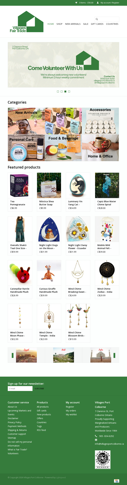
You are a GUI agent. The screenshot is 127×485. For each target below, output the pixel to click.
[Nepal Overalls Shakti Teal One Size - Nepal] (20, 229)
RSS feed (41, 430)
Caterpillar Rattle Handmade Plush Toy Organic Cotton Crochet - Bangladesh (19, 290)
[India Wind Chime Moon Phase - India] (20, 316)
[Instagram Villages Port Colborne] (116, 383)
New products (44, 414)
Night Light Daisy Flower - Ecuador (77, 247)
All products (43, 406)
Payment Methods (17, 426)
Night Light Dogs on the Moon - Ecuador (48, 247)
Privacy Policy (14, 422)
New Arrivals (73, 23)
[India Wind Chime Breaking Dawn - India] (78, 273)
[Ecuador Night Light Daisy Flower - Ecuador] (78, 229)
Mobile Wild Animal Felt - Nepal (104, 247)
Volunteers (13, 453)
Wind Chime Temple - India (47, 334)
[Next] (114, 355)
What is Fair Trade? (17, 449)
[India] (100, 355)
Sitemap (12, 437)
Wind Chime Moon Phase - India (17, 334)
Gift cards (97, 23)
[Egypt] (26, 355)
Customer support (17, 433)
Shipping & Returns (17, 430)
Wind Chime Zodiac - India (104, 290)
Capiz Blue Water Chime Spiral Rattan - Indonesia (106, 203)
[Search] (96, 19)
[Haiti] (63, 355)
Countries (112, 23)
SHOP (59, 23)
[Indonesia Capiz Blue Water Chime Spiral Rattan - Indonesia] (107, 185)
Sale (85, 23)
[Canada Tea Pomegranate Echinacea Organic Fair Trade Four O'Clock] (20, 185)
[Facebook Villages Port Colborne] (111, 383)
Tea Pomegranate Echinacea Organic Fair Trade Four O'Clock (17, 203)
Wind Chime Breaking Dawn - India (77, 290)
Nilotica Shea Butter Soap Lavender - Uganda (46, 203)
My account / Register (109, 2)
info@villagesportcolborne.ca (109, 443)
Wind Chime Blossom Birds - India (76, 334)
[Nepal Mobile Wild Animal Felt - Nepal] (107, 229)
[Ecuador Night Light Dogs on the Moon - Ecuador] (49, 229)
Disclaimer (13, 418)
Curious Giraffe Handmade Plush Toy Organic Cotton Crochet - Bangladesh (48, 290)
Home (50, 23)
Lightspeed (61, 477)
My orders (71, 410)
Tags (39, 426)
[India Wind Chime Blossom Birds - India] (78, 316)
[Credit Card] (116, 480)
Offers (40, 418)
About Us (12, 406)
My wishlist (71, 414)
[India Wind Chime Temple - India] (49, 316)
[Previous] (12, 355)
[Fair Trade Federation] (107, 459)
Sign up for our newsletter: (26, 383)
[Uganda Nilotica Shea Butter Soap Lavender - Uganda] (49, 185)
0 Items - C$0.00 (86, 2)
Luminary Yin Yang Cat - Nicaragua (75, 203)
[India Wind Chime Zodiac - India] (107, 273)
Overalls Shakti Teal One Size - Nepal (18, 247)
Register (70, 406)
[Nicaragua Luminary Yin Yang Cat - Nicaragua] (78, 185)
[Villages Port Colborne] (27, 21)
